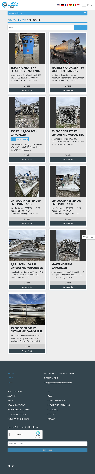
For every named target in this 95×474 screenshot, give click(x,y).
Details (27, 86)
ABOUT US (12, 396)
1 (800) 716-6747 (51, 378)
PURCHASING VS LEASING (59, 405)
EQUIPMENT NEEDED (17, 414)
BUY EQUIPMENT (15, 391)
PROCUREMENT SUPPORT (19, 409)
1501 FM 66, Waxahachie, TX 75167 (59, 373)
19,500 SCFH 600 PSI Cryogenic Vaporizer (27, 330)
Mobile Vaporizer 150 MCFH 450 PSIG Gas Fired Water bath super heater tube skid (67, 69)
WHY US (11, 400)
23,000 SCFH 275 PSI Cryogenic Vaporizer (67, 133)
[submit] (80, 27)
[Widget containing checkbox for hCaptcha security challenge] (25, 434)
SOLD (50, 391)
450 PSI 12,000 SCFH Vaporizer (24, 133)
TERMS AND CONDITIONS (18, 419)
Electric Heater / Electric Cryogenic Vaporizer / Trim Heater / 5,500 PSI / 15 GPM (26, 69)
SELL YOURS (53, 409)
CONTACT (52, 414)
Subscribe (47, 450)
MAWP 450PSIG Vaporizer (61, 266)
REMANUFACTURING (16, 405)
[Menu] (84, 5)
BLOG (50, 396)
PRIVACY (51, 419)
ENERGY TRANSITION (57, 400)
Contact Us (27, 90)
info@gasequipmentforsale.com (58, 382)
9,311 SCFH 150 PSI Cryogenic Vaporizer (27, 266)
